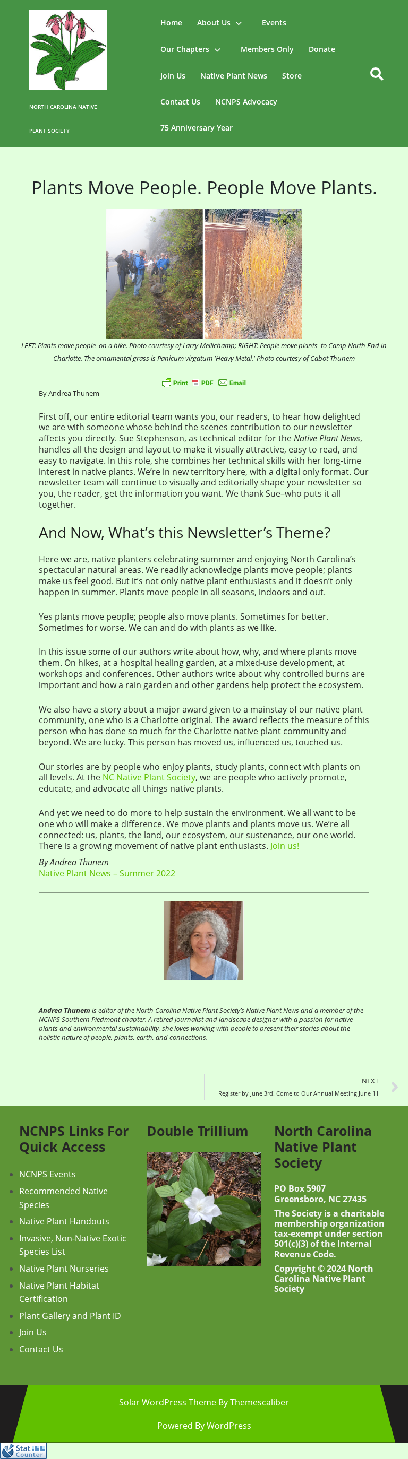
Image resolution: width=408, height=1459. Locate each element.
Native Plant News (233, 76)
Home (171, 23)
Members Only (267, 49)
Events (274, 23)
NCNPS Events (47, 1174)
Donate (322, 49)
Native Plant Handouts (64, 1221)
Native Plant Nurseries (64, 1268)
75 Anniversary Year (196, 128)
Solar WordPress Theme (167, 1402)
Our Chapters (184, 49)
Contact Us (180, 102)
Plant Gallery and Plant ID (70, 1316)
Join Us (172, 76)
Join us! (284, 846)
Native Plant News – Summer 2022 (107, 873)
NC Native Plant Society (149, 777)
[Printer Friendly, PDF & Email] (204, 382)
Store (292, 76)
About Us (214, 23)
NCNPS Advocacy (246, 102)
